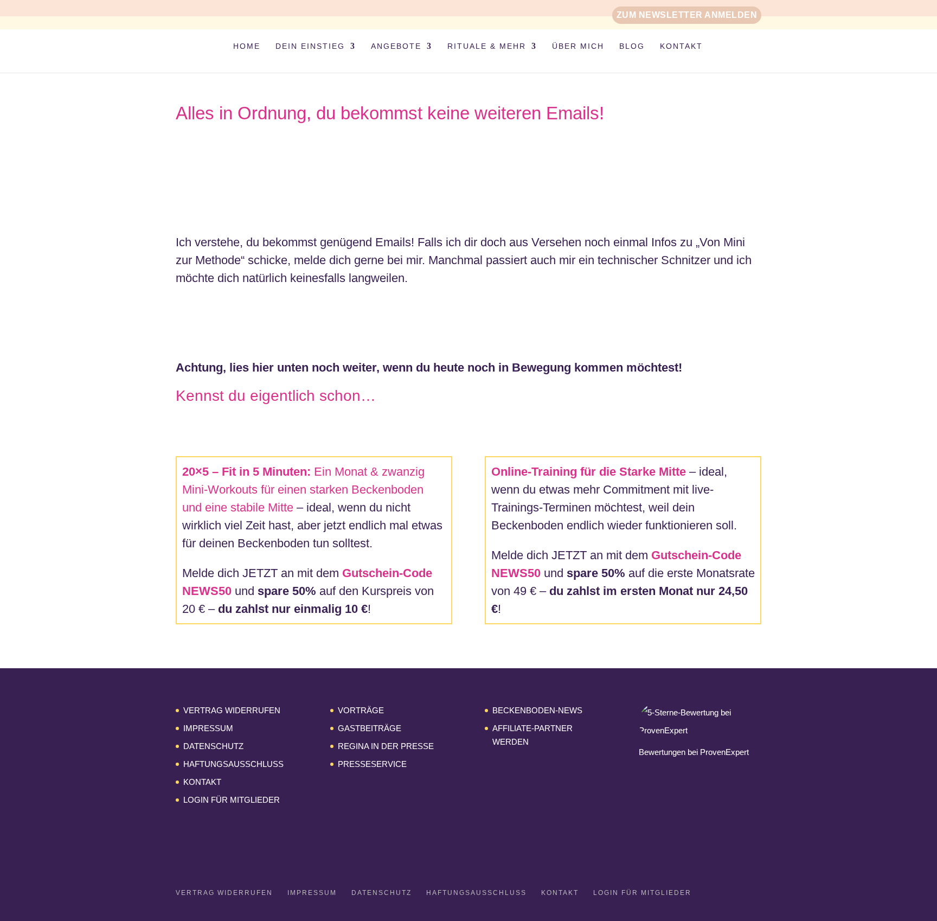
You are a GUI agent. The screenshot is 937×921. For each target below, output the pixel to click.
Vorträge (361, 710)
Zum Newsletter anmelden (687, 15)
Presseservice (372, 764)
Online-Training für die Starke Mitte (588, 471)
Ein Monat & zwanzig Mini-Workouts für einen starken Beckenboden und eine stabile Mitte (303, 489)
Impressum (208, 728)
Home (246, 46)
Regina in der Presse (386, 746)
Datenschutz (213, 746)
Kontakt (681, 46)
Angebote (396, 46)
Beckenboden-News (537, 710)
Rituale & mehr (486, 46)
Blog (632, 46)
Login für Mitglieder (231, 799)
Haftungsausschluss (233, 764)
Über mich (578, 46)
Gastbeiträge (369, 728)
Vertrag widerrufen (231, 710)
